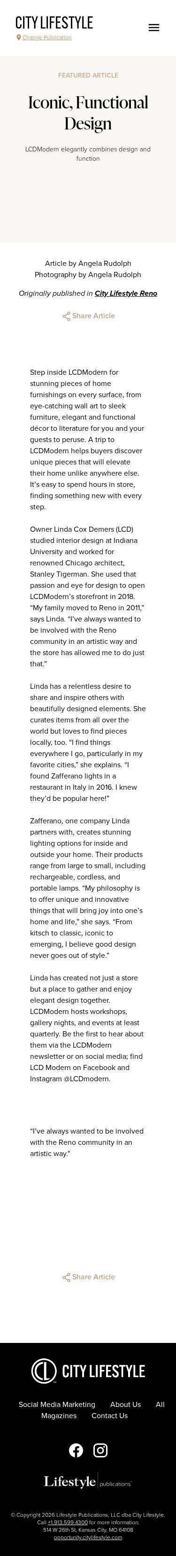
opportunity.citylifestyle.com (88, 1537)
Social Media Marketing (57, 1404)
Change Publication (47, 37)
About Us (125, 1404)
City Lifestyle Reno (126, 293)
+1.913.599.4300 (68, 1522)
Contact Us (110, 1415)
